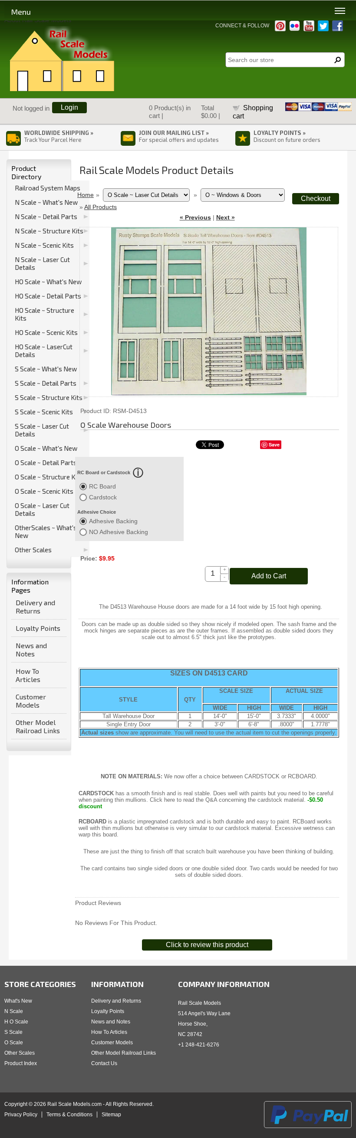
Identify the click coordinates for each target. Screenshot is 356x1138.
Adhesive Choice (96, 512)
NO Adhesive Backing (118, 531)
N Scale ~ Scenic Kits (44, 245)
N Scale (13, 1011)
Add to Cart (268, 576)
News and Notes (31, 649)
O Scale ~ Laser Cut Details (42, 509)
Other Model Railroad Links (38, 726)
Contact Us (104, 1063)
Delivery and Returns (35, 606)
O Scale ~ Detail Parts (46, 462)
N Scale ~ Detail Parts (46, 216)
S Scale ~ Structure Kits (48, 397)
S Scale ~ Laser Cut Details (42, 430)
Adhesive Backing (113, 521)
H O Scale (16, 1022)
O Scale (13, 1043)
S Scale (13, 1032)
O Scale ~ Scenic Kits (44, 491)
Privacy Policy (20, 1115)
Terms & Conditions (69, 1115)
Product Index (20, 1063)
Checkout (315, 198)
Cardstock (103, 497)
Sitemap (111, 1115)
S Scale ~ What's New (46, 369)
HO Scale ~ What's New (48, 281)
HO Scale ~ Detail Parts (48, 296)
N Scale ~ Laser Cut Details (42, 263)
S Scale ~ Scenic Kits (44, 412)
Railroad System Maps (47, 188)
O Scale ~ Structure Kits (49, 477)
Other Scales (33, 550)
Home (85, 194)
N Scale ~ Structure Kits (49, 231)
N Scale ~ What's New (46, 202)
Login (69, 107)
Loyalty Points (38, 628)
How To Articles (28, 675)
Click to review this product (207, 944)
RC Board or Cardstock (103, 472)
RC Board (102, 486)
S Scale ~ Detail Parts (45, 383)
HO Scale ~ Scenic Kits (46, 332)
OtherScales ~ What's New (46, 531)
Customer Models (31, 700)
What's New (18, 1001)
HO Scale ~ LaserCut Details (44, 350)
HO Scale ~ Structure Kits (44, 314)
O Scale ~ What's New (46, 448)
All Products (100, 206)
